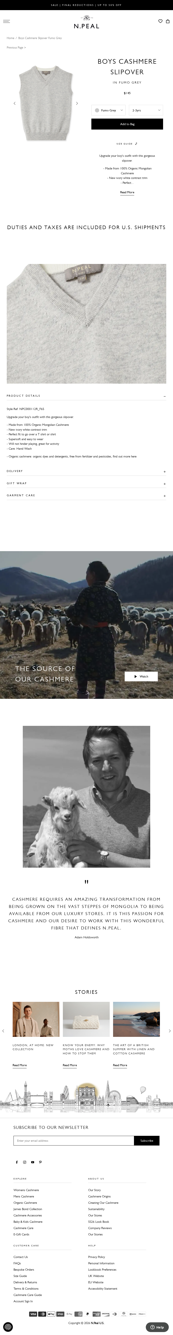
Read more (20, 1065)
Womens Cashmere (26, 1190)
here (134, 456)
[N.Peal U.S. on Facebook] (17, 1163)
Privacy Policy (96, 1257)
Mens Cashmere (24, 1196)
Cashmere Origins (99, 1196)
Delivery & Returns (25, 1282)
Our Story (94, 1190)
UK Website (96, 1276)
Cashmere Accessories (28, 1215)
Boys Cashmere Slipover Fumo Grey (40, 38)
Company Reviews (100, 1228)
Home (10, 38)
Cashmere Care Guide (28, 1295)
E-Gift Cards (21, 1234)
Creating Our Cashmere (103, 1203)
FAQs (17, 1263)
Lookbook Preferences (102, 1269)
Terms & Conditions (26, 1288)
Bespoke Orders (24, 1269)
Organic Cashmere (25, 1203)
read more (127, 192)
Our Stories (95, 1234)
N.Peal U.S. (97, 1323)
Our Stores (95, 1215)
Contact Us (21, 1257)
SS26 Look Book (98, 1222)
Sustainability (96, 1209)
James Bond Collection (28, 1209)
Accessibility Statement (102, 1288)
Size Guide (20, 1276)
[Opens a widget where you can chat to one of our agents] (157, 1327)
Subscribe (147, 1141)
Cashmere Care (23, 1228)
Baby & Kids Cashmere (28, 1222)
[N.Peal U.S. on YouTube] (33, 1163)
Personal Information (101, 1263)
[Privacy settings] (8, 1327)
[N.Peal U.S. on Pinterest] (41, 1163)
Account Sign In (23, 1301)
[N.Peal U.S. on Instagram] (25, 1163)
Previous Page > (16, 47)
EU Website (95, 1282)
